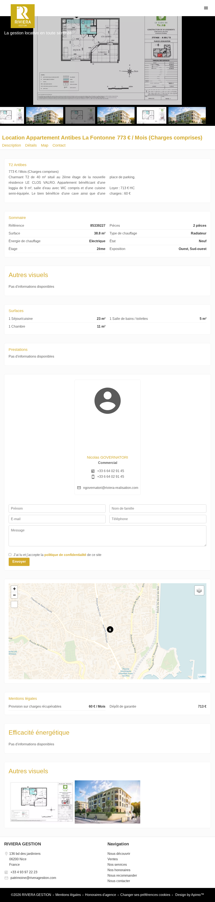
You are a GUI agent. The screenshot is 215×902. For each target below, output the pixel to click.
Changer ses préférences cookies (145, 895)
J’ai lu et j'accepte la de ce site (57, 555)
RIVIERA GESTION (22, 844)
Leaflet (202, 676)
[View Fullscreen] (14, 604)
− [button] (14, 595)
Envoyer (19, 561)
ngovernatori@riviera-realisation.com (110, 487)
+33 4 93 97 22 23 (23, 872)
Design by (189, 895)
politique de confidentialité (65, 555)
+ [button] (14, 588)
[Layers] (199, 590)
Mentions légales (68, 895)
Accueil (22, 16)
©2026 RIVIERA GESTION (31, 895)
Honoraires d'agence (100, 895)
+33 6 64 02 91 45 (110, 471)
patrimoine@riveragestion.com (33, 878)
